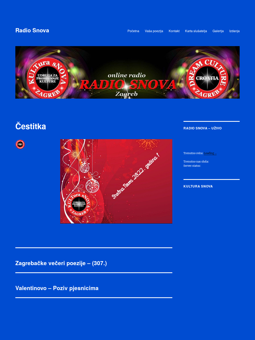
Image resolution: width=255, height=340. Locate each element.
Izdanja (234, 31)
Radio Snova (32, 30)
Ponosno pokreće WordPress (52, 322)
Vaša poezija (154, 31)
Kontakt (174, 31)
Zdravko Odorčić (24, 153)
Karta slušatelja (196, 31)
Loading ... (210, 153)
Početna (133, 31)
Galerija (218, 31)
